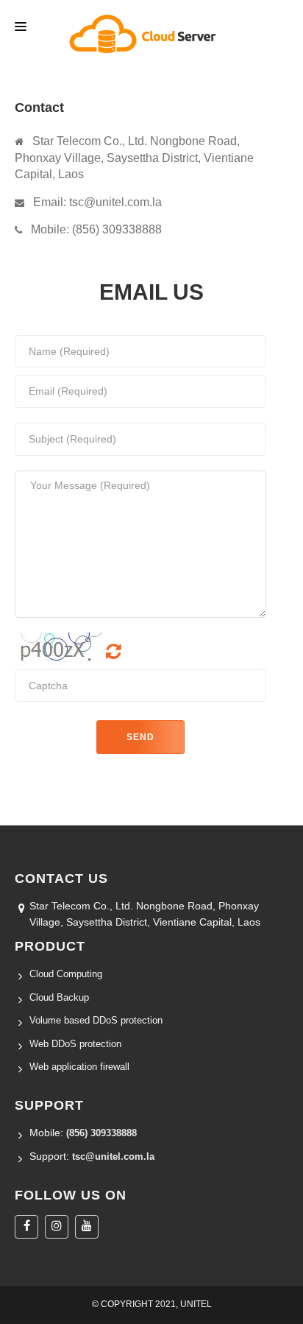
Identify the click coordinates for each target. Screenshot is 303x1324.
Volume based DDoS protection (96, 1020)
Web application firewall (79, 1066)
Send (140, 737)
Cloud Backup (59, 997)
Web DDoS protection (75, 1043)
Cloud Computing (65, 973)
